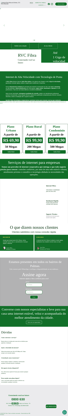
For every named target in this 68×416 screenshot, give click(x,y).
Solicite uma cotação (20, 46)
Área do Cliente (61, 4)
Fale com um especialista (34, 322)
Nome (27, 282)
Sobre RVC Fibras (40, 2)
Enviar (34, 297)
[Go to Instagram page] (52, 4)
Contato (40, 5)
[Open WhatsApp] (64, 412)
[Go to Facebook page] (49, 4)
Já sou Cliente (48, 46)
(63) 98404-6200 (51, 406)
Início (31, 2)
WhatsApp (29, 289)
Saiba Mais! (11, 152)
